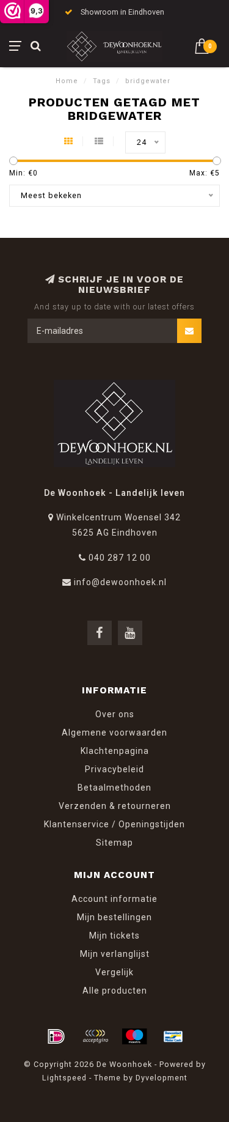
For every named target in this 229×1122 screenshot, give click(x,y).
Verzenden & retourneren (115, 806)
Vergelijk (114, 972)
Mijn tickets (114, 935)
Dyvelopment (161, 1077)
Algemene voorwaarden (114, 732)
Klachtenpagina (115, 751)
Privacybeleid (114, 769)
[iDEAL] (56, 1036)
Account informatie (114, 899)
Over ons (114, 714)
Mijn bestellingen (114, 917)
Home (67, 81)
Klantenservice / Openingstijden (114, 824)
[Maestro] (134, 1036)
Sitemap (114, 842)
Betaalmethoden (114, 787)
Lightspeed (64, 1077)
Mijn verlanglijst (115, 954)
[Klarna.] (95, 1036)
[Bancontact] (173, 1036)
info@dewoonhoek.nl (120, 582)
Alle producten (114, 990)
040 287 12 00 (120, 558)
